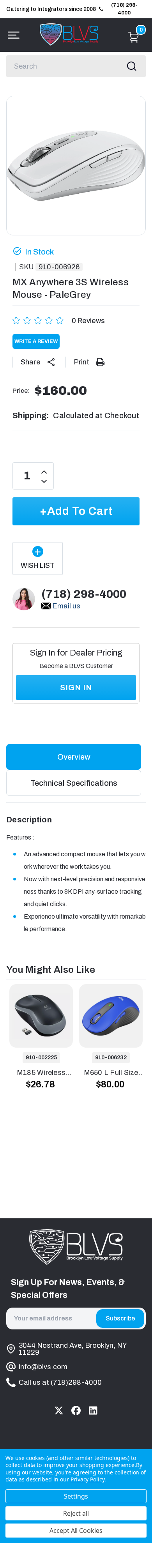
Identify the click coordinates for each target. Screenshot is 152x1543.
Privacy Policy (87, 1479)
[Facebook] (76, 1410)
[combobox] (76, 66)
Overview (73, 757)
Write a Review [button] (36, 341)
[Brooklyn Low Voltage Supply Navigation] (11, 35)
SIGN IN (76, 687)
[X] (59, 1410)
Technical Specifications (73, 783)
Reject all (76, 1513)
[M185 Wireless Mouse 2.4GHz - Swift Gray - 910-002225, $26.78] (41, 1016)
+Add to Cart (76, 511)
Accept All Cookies (76, 1530)
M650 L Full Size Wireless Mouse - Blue (111, 1073)
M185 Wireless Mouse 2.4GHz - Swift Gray (41, 1073)
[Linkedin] (93, 1410)
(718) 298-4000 (124, 9)
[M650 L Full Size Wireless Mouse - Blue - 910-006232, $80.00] (111, 1016)
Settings (76, 1496)
